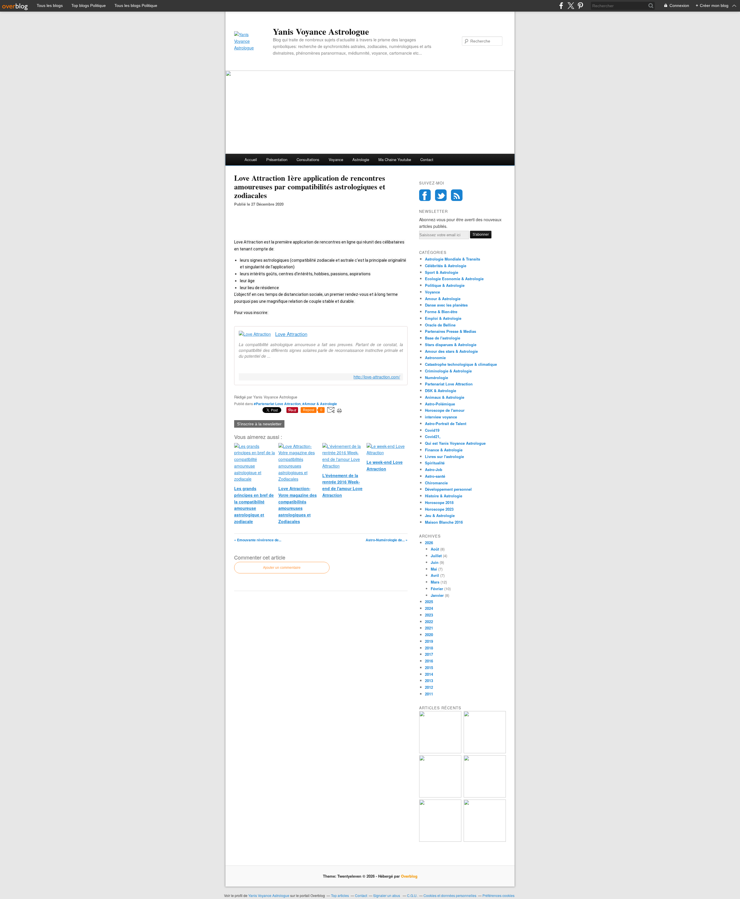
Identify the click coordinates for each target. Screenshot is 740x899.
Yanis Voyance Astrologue (321, 31)
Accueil (251, 159)
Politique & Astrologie (445, 285)
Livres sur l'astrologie (444, 456)
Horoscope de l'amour (445, 410)
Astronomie (435, 357)
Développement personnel (448, 489)
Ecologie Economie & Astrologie (454, 278)
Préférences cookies (498, 895)
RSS (456, 195)
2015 (429, 667)
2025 (429, 601)
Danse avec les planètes (446, 305)
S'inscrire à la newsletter (259, 424)
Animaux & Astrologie (444, 397)
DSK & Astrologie (440, 390)
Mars (435, 582)
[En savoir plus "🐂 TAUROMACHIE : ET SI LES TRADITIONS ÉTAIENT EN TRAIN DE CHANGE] (485, 840)
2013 (429, 680)
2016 (429, 661)
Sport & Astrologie (441, 272)
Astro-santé (435, 476)
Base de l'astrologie (442, 338)
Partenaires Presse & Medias (450, 331)
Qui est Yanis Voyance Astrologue (455, 443)
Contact (426, 159)
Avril (435, 575)
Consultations (308, 159)
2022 (429, 621)
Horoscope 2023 (439, 509)
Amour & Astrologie (442, 298)
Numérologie (436, 377)
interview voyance (441, 417)
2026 (429, 542)
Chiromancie (436, 483)
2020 (429, 634)
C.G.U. (412, 895)
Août (435, 549)
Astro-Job (433, 469)
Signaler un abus (387, 895)
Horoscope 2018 (439, 502)
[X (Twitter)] (570, 5)
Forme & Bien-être (441, 311)
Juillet (436, 555)
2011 (429, 694)
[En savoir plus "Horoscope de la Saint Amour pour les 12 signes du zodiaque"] (440, 840)
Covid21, (433, 436)
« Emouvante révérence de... (257, 539)
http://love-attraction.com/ (377, 377)
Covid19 (432, 430)
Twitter (441, 195)
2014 (429, 674)
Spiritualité (435, 463)
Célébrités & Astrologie (445, 265)
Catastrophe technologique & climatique (461, 364)
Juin (435, 562)
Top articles (340, 895)
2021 (429, 628)
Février (437, 588)
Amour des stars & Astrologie (451, 351)
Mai (434, 569)
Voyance (336, 159)
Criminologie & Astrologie (448, 371)
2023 (429, 615)
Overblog (409, 876)
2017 (429, 654)
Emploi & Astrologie (443, 318)
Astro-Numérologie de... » (387, 539)
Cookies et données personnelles (449, 895)
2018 (429, 648)
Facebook (425, 195)
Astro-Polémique (440, 404)
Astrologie (360, 159)
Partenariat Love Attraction (449, 384)
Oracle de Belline (440, 325)
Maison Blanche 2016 (444, 522)
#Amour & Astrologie (319, 403)
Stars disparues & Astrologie (450, 344)
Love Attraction (291, 334)
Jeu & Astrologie (440, 515)
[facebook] (561, 5)
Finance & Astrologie (443, 450)
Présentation (276, 159)
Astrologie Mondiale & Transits (452, 259)
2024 (429, 608)
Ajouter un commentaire (282, 568)
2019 (429, 641)
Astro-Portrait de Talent (445, 423)
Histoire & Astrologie (443, 496)
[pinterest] (580, 5)
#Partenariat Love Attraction (277, 403)
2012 (429, 687)
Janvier (437, 595)
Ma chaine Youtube (394, 159)
